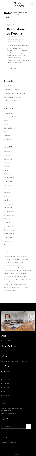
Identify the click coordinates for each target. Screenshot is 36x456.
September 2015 (9, 185)
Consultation (24, 259)
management (27, 270)
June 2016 (7, 163)
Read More (13, 68)
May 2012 (7, 245)
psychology (19, 279)
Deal (12, 262)
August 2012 (8, 241)
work (14, 290)
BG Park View (5, 387)
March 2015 (7, 200)
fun (14, 268)
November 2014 (9, 211)
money (12, 273)
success (11, 287)
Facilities (6, 124)
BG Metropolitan (7, 379)
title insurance (26, 287)
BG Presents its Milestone (12, 101)
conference (7, 259)
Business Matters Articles (12, 117)
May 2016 (7, 166)
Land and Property (10, 128)
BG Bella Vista (6, 391)
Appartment (8, 113)
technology (17, 287)
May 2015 (7, 193)
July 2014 (7, 222)
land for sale (14, 270)
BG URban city (6, 395)
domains (16, 265)
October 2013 (8, 237)
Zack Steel (18, 39)
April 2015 (7, 196)
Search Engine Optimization (13, 284)
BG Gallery (5, 383)
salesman (11, 282)
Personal (7, 135)
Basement (7, 256)
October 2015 (8, 181)
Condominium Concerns (11, 89)
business (20, 256)
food (21, 265)
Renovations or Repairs (16, 31)
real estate (27, 279)
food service (8, 268)
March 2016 (7, 170)
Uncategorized (8, 139)
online (25, 273)
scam (20, 282)
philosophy (18, 276)
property (13, 279)
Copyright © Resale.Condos (18, 455)
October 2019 (8, 159)
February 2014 (8, 226)
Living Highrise (8, 86)
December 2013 (9, 230)
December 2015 (9, 178)
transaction (8, 290)
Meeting (6, 273)
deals (16, 262)
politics (24, 276)
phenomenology (9, 276)
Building (13, 256)
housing (23, 268)
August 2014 (8, 219)
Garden (18, 268)
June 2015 (7, 189)
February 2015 (8, 204)
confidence (15, 259)
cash (24, 256)
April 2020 (7, 155)
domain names (8, 265)
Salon (16, 282)
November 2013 (9, 234)
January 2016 (8, 174)
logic (20, 270)
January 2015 (8, 207)
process (6, 279)
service (25, 284)
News (6, 132)
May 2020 (7, 151)
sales (5, 282)
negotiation (19, 273)
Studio (6, 287)
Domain (21, 262)
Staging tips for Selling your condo (15, 93)
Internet (7, 270)
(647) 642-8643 (6, 340)
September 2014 (9, 215)
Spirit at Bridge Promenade (12, 97)
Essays (6, 120)
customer (7, 262)
